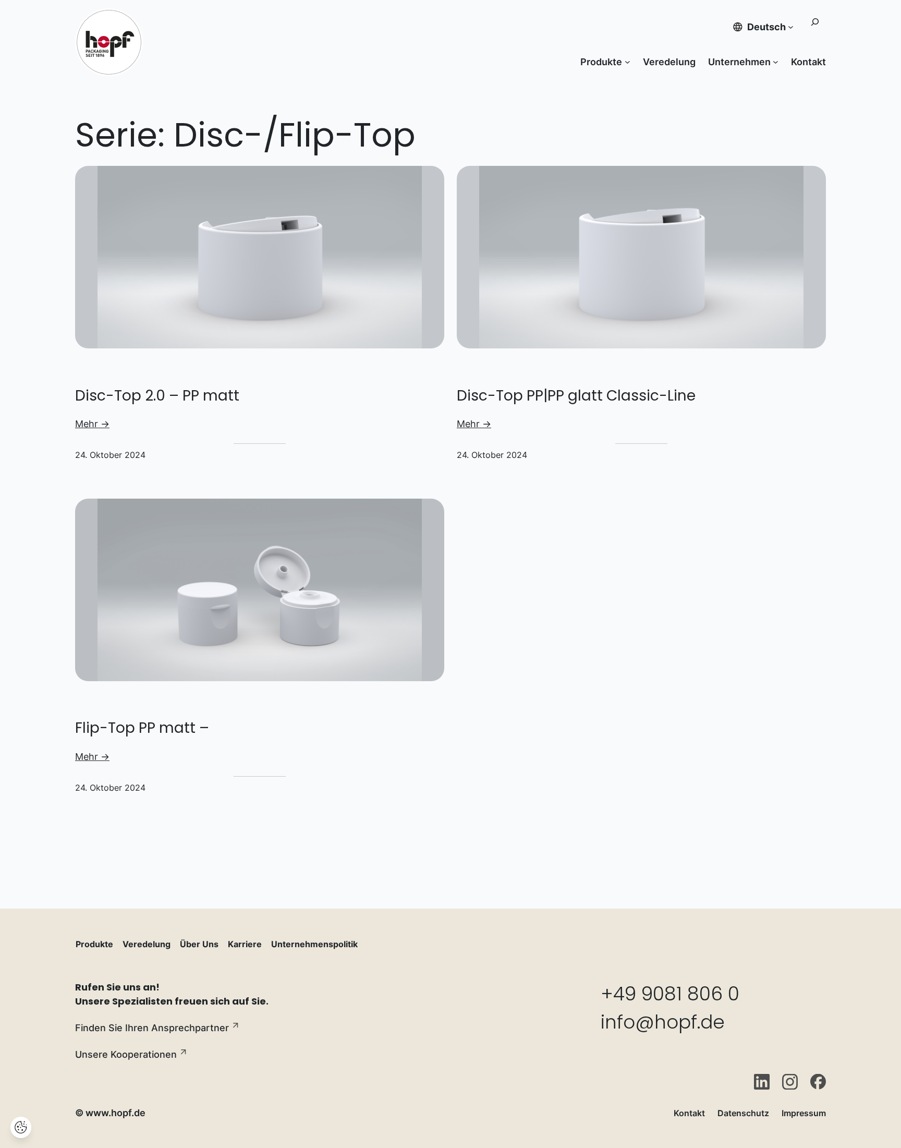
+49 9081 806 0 (670, 994)
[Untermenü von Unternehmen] (775, 62)
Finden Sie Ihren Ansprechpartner (152, 1027)
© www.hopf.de (110, 1112)
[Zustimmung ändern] (20, 1127)
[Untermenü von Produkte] (627, 62)
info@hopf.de (663, 1022)
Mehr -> (92, 423)
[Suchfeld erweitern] (814, 27)
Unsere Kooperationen (126, 1054)
